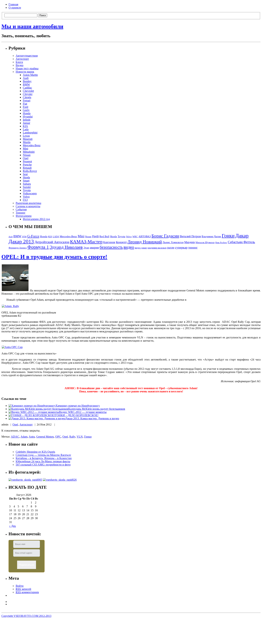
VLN (80, 436)
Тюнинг (20, 212)
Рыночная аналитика (28, 203)
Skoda (26, 177)
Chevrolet (28, 90)
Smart (26, 180)
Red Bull (104, 236)
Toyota (27, 190)
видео (129, 247)
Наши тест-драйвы (27, 68)
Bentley (27, 81)
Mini (25, 148)
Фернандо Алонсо (18, 248)
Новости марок (25, 71)
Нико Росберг (221, 243)
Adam (23, 436)
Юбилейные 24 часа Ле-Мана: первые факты (43, 461)
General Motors (45, 436)
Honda (26, 113)
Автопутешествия (27, 55)
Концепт (121, 242)
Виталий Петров (190, 236)
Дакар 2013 (21, 241)
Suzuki (27, 187)
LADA (56, 236)
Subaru (27, 183)
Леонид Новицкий (144, 241)
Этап (86, 247)
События (21, 209)
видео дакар (141, 248)
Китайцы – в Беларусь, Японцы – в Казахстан (44, 458)
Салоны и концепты (28, 206)
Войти (20, 585)
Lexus (26, 135)
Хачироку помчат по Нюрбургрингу (78, 405)
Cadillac (27, 87)
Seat (25, 174)
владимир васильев (157, 248)
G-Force (33, 236)
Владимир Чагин (211, 236)
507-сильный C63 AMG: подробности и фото (43, 464)
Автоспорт (22, 58)
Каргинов (109, 242)
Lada (26, 129)
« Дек (12, 525)
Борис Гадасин (165, 235)
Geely (26, 110)
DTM (24, 237)
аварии (94, 247)
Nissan (26, 154)
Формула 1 (38, 247)
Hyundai (28, 116)
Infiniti (26, 119)
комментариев (27, 592)
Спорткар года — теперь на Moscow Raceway (43, 454)
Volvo (26, 196)
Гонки (228, 235)
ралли (170, 247)
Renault (27, 167)
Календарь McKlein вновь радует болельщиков (96, 408)
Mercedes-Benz (31, 145)
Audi (26, 78)
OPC (58, 436)
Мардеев (189, 242)
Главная (13, 4)
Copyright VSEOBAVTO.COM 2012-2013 (26, 615)
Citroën (27, 97)
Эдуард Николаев (66, 247)
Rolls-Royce (30, 171)
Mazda (26, 142)
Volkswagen (30, 193)
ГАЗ (25, 199)
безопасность (111, 247)
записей (23, 589)
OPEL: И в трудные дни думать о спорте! (54, 257)
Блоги (19, 62)
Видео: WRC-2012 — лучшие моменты (83, 412)
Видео (19, 65)
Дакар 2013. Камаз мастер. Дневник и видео (92, 418)
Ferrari (26, 100)
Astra (32, 436)
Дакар (242, 235)
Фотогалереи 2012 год (36, 219)
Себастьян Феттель (241, 242)
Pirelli (95, 236)
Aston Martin (30, 74)
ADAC (15, 436)
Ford (25, 106)
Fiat (25, 103)
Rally (72, 436)
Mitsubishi (29, 151)
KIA (25, 126)
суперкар (181, 247)
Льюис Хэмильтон (173, 242)
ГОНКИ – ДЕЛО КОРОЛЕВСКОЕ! (76, 415)
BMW (26, 84)
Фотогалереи (24, 215)
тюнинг (193, 247)
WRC (135, 236)
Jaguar (26, 122)
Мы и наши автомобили (32, 26)
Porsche (27, 164)
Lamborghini (30, 132)
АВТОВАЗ (144, 236)
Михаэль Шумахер (205, 242)
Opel (25, 158)
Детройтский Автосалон (52, 242)
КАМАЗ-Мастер (86, 241)
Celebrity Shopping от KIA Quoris (35, 451)
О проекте (15, 7)
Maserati (27, 138)
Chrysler (27, 94)
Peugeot (27, 161)
